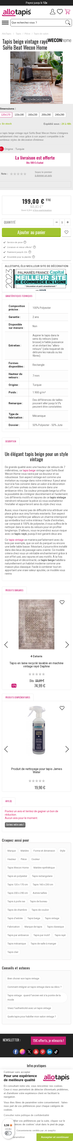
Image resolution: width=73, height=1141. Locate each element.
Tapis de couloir (40, 909)
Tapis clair (12, 952)
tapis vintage (16, 539)
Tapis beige (34, 918)
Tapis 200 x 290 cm (17, 893)
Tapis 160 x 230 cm (43, 884)
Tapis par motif (42, 935)
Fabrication (13, 926)
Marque (11, 850)
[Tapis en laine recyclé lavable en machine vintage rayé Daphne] (36, 624)
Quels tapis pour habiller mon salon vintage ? (31, 1016)
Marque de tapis (33, 926)
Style (62, 850)
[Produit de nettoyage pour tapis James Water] (36, 730)
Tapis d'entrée (15, 918)
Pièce (27, 33)
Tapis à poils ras (16, 901)
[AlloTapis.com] (18, 13)
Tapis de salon (41, 33)
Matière (25, 850)
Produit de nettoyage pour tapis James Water (36, 770)
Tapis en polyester (17, 876)
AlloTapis (6, 33)
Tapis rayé (60, 935)
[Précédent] (13, 77)
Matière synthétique (44, 867)
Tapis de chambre (17, 909)
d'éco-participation (42, 210)
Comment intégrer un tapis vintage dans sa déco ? (34, 987)
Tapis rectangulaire (42, 876)
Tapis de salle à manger (43, 943)
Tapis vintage (52, 918)
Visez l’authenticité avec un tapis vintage (29, 1008)
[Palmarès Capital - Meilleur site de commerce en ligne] (36, 277)
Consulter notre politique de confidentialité (26, 1115)
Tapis (18, 33)
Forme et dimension (44, 850)
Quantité (9, 222)
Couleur (35, 859)
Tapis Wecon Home (18, 867)
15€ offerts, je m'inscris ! (48, 1040)
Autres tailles (40, 893)
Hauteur (11, 859)
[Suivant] (60, 77)
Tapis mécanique (16, 943)
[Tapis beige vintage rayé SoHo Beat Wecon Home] (25, 99)
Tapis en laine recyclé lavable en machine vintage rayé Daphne (36, 665)
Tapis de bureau (38, 901)
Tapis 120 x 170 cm (17, 884)
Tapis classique (55, 926)
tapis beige (29, 470)
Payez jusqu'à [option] (36, 2)
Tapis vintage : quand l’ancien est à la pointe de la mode (34, 997)
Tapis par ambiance (18, 935)
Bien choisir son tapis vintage (23, 978)
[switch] (8, 1133)
